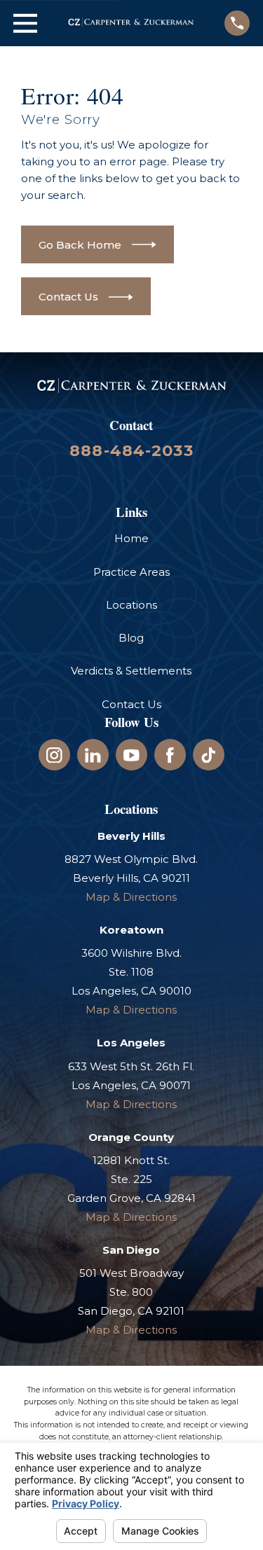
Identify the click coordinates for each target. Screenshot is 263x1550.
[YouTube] (131, 755)
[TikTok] (209, 755)
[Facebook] (170, 755)
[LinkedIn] (93, 755)
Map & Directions (131, 897)
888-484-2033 (131, 450)
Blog (131, 637)
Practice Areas (131, 572)
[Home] (130, 23)
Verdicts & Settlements (131, 670)
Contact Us (131, 704)
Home (131, 538)
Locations (131, 604)
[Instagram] (54, 755)
